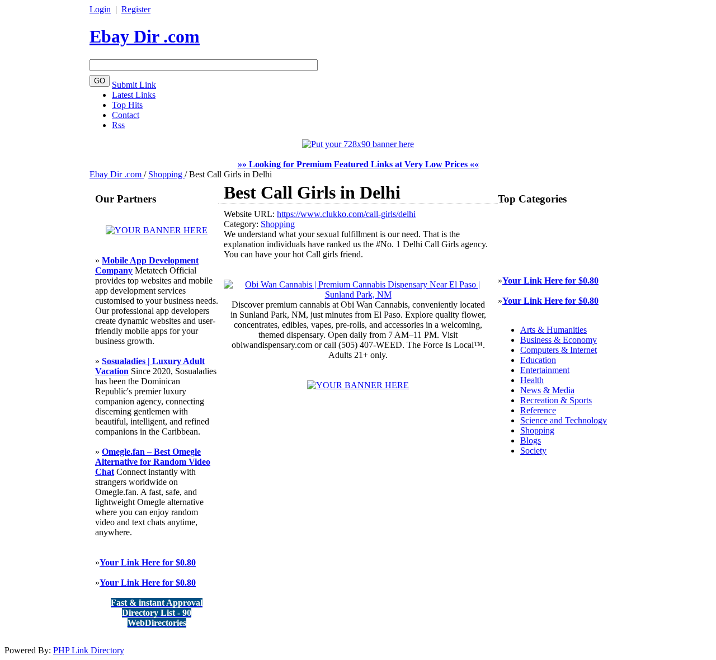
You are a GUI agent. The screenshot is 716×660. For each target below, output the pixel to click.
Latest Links (134, 95)
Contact (125, 115)
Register (135, 9)
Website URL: (250, 214)
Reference (538, 410)
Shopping (166, 174)
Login (100, 9)
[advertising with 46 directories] (157, 230)
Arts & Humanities (553, 329)
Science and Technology (563, 420)
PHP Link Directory (88, 650)
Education (538, 360)
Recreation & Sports (556, 400)
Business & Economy (558, 340)
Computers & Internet (558, 350)
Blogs (530, 440)
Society (533, 450)
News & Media (547, 390)
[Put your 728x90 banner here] (358, 144)
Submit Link (134, 84)
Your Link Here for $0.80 (148, 562)
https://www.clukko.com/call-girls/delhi (346, 214)
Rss (118, 125)
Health (532, 380)
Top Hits (127, 105)
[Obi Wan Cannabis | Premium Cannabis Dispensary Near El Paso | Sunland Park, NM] (358, 294)
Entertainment (544, 370)
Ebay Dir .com (145, 36)
